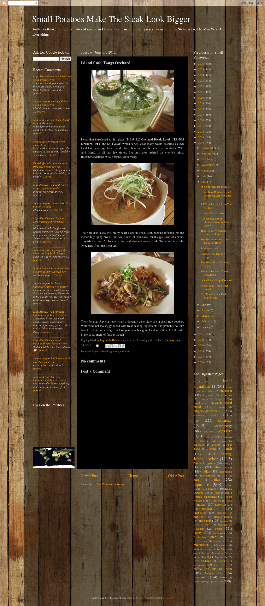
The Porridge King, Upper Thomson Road (216, 241)
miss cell (205, 520)
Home (133, 475)
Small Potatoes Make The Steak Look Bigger (111, 18)
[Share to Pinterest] (123, 346)
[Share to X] (115, 346)
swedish (224, 557)
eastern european (223, 436)
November (207, 153)
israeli (196, 479)
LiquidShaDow (42, 76)
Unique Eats (214, 573)
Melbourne (200, 513)
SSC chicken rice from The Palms (216, 205)
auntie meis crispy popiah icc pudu (50, 186)
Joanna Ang (40, 101)
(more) (37, 93)
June (204, 182)
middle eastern (223, 516)
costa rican (207, 431)
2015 (201, 126)
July (204, 176)
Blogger (169, 598)
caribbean (211, 415)
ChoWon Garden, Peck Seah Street (214, 295)
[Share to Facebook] (119, 346)
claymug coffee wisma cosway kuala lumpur (48, 221)
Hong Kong (223, 467)
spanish (218, 553)
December (207, 148)
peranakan (219, 533)
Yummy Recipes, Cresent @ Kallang (215, 272)
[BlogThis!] (111, 346)
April (204, 310)
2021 (201, 92)
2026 (201, 64)
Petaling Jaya (200, 537)
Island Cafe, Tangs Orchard (216, 280)
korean (212, 489)
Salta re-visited (209, 248)
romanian (223, 545)
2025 (201, 69)
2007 (201, 357)
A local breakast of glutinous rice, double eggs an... (215, 222)
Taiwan (222, 561)
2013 (201, 137)
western (218, 581)
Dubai (207, 437)
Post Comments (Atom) (110, 484)
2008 (201, 351)
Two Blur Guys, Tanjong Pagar (215, 264)
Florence (211, 448)
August (205, 170)
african (200, 391)
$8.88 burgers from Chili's (216, 186)
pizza (213, 536)
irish (225, 475)
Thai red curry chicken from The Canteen (213, 232)
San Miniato (222, 549)
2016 (201, 120)
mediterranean (203, 508)
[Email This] (107, 346)
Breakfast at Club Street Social (214, 287)
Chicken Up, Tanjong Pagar (213, 255)
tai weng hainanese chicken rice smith (49, 313)
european (199, 444)
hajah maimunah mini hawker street (50, 341)
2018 (201, 109)
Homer (198, 467)
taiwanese (199, 565)
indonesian (225, 471)
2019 (201, 103)
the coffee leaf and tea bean (213, 566)
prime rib (219, 541)
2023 (201, 81)
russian (208, 549)
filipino (216, 444)
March (205, 316)
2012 (201, 143)
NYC (207, 524)
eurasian (222, 440)
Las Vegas (215, 492)
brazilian (221, 407)
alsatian (211, 391)
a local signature (109, 351)
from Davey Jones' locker (213, 456)
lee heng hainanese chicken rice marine (50, 284)
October (206, 159)
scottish (197, 553)
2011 (201, 334)
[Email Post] (97, 345)
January (206, 327)
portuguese (202, 541)
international (207, 475)
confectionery (223, 426)
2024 (201, 75)
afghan (229, 386)
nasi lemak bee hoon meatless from (52, 78)
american (226, 390)
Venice (223, 577)
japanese (201, 484)
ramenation (201, 544)
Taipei (208, 561)
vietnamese (200, 581)
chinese (124, 351)
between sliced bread (213, 404)
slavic (207, 552)
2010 (201, 340)
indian (206, 471)
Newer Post (89, 475)
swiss (196, 560)
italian (215, 479)
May (204, 304)
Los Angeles (215, 500)
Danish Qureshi (42, 163)
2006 (201, 362)
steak (207, 556)
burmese (198, 415)
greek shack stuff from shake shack (51, 121)
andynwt (144, 598)
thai (216, 565)
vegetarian (200, 577)
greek (225, 463)
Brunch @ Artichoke (212, 213)
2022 (201, 86)
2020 (201, 98)
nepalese (224, 520)
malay (201, 504)
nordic (196, 524)
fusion (197, 463)
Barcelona (198, 402)
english (204, 441)
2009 (201, 345)
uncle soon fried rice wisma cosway (50, 164)
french (228, 448)
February (207, 321)
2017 (201, 114)
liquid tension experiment (213, 494)
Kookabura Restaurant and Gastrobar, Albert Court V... (216, 195)
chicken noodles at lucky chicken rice (51, 270)
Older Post (176, 475)
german (211, 463)
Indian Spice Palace (44, 268)
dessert (225, 431)
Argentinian (208, 395)
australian (226, 395)
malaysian (220, 504)
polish (229, 537)
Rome (196, 549)
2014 (201, 131)
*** (206, 381)
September (207, 165)
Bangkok (219, 399)
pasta (218, 528)
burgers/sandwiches (207, 411)
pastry (198, 532)
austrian (204, 399)
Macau (229, 500)
